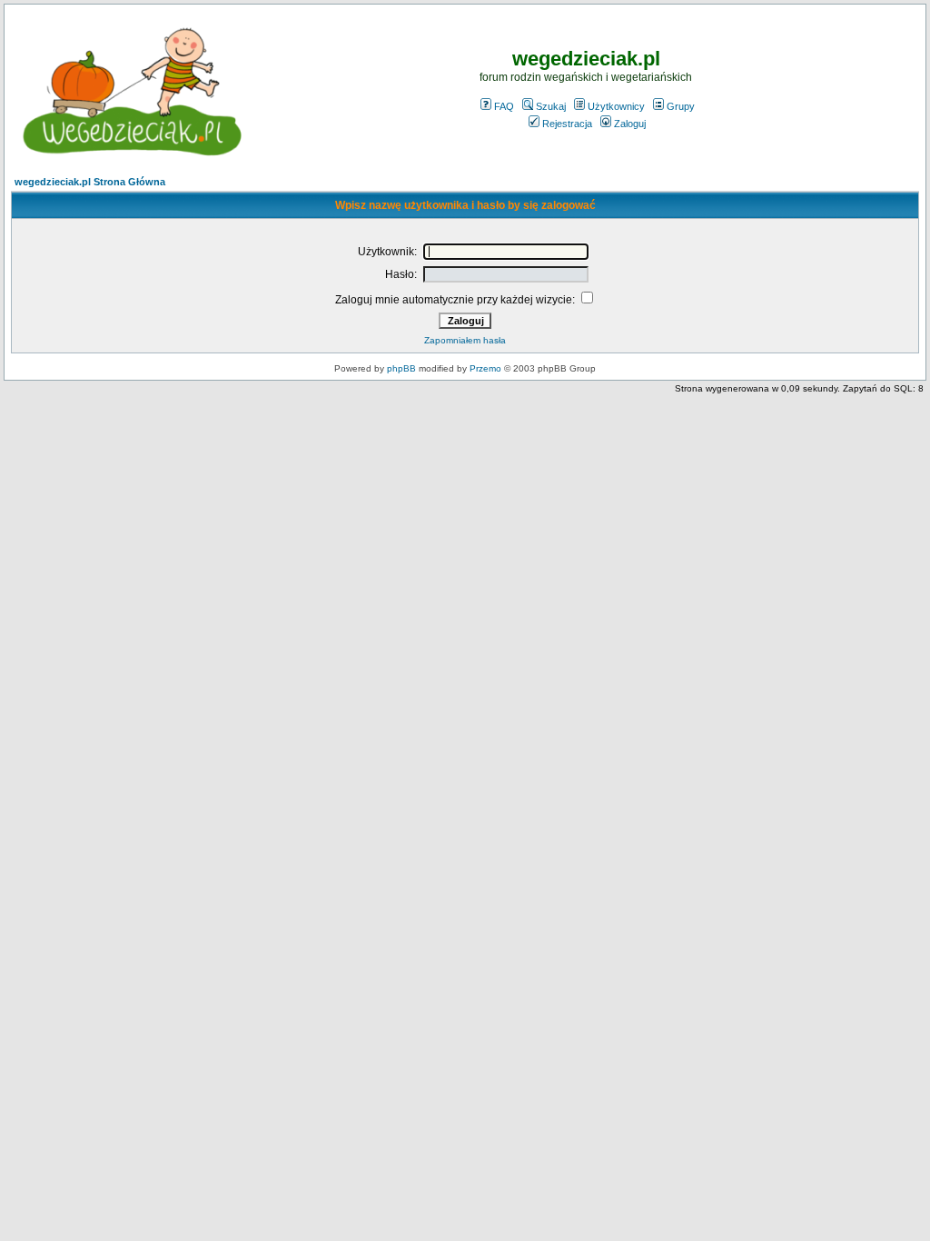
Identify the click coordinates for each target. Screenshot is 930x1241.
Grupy (681, 106)
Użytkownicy (616, 106)
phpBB (401, 368)
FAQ (504, 106)
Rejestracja (567, 123)
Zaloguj (630, 123)
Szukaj (551, 106)
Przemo (485, 368)
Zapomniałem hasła (465, 340)
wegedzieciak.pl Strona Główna (90, 181)
